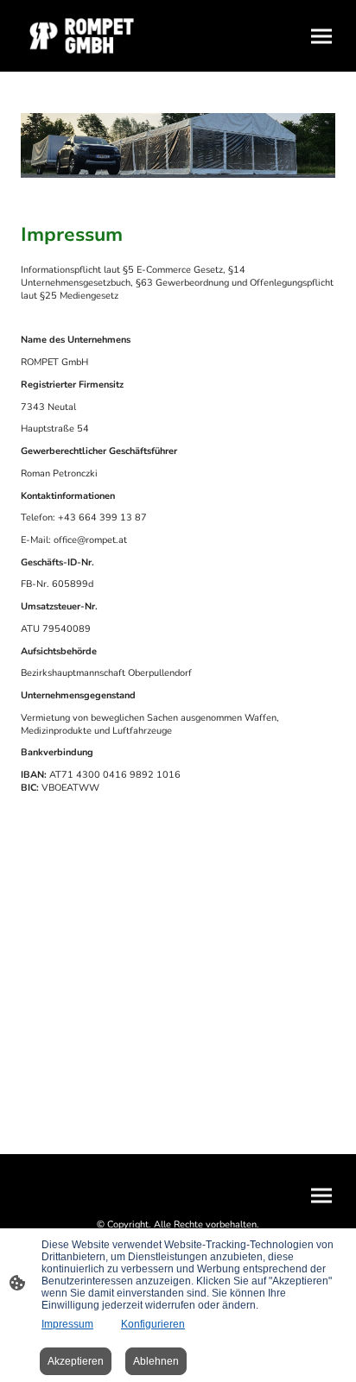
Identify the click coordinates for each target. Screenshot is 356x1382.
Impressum (67, 1324)
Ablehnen (156, 1361)
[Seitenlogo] (96, 36)
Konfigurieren (153, 1324)
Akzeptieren (76, 1361)
